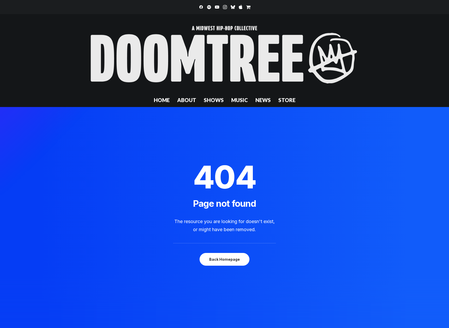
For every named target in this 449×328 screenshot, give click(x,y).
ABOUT (186, 100)
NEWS (263, 100)
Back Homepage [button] (224, 259)
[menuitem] (201, 7)
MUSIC (239, 100)
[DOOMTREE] (224, 53)
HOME (162, 100)
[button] (201, 7)
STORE (286, 100)
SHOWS (214, 100)
